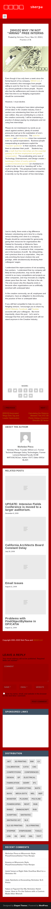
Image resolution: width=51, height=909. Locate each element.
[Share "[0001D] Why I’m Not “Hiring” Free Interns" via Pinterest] (30, 390)
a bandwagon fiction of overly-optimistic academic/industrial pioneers (25, 161)
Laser (10, 788)
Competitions (14, 772)
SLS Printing (32, 825)
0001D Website (11, 309)
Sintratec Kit (14, 820)
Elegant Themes (20, 906)
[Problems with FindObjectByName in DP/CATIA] (25, 602)
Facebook (23, 309)
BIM (32, 761)
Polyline (36, 799)
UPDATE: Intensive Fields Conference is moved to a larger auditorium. (23, 506)
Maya (9, 793)
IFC (34, 783)
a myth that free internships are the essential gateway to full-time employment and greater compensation (25, 153)
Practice (23, 40)
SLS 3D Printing (14, 825)
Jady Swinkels (11, 880)
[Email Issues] (25, 567)
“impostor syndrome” (13, 146)
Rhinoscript (22, 809)
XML (31, 836)
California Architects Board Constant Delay (24, 546)
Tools (38, 831)
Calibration (13, 767)
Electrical (29, 777)
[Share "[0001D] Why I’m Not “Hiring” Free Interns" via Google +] (20, 390)
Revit (27, 804)
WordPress (43, 906)
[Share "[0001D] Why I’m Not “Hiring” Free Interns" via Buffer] (41, 390)
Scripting (12, 815)
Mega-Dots (21, 793)
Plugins (24, 799)
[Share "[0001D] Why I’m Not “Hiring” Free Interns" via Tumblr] (25, 390)
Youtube (35, 309)
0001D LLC (35, 81)
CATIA (26, 767)
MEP (40, 793)
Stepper (11, 831)
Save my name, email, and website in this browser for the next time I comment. (25, 695)
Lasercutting (24, 788)
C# (38, 761)
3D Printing (20, 761)
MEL (33, 793)
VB (15, 836)
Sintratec (26, 815)
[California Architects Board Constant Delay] (25, 529)
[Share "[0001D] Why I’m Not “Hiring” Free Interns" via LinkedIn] (36, 390)
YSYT (38, 836)
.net (9, 761)
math (37, 788)
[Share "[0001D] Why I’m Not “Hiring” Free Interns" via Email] (25, 395)
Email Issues (14, 583)
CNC (34, 767)
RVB (35, 809)
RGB (35, 804)
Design (10, 777)
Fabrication (13, 783)
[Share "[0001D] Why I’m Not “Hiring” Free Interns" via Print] (30, 395)
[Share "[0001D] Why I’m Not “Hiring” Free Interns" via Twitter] (15, 390)
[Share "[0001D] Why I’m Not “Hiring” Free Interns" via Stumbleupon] (20, 395)
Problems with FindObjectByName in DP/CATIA (20, 621)
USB (9, 836)
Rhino (10, 809)
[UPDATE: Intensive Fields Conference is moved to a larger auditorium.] (25, 488)
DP (19, 777)
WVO (23, 836)
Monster (11, 799)
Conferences (31, 772)
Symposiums (25, 831)
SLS (26, 820)
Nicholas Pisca (23, 37)
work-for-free (22, 138)
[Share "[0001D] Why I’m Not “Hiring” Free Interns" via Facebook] (9, 390)
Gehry (26, 783)
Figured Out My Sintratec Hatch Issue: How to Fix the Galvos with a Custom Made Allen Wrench (24, 891)
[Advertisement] (25, 203)
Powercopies (13, 804)
